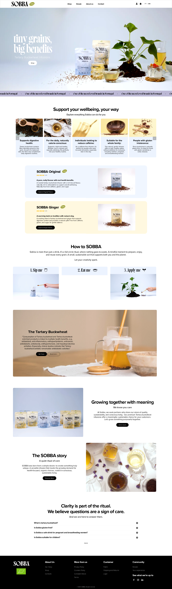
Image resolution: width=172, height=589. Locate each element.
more (86, 543)
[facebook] (134, 580)
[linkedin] (142, 580)
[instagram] (138, 580)
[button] (17, 138)
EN (149, 4)
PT (146, 4)
